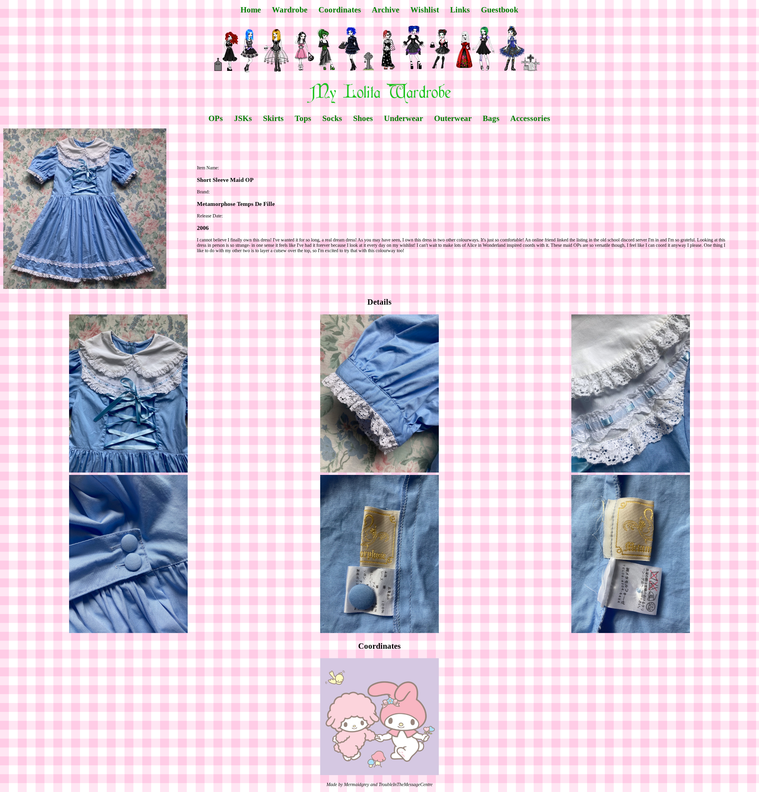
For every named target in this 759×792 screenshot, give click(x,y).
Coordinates (339, 9)
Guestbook (499, 9)
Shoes (363, 118)
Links (460, 9)
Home (250, 9)
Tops (303, 118)
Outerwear (453, 118)
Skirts (273, 118)
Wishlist (424, 9)
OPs (215, 118)
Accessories (530, 118)
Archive (385, 9)
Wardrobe (289, 9)
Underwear (403, 118)
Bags (491, 118)
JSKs (243, 118)
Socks (332, 118)
